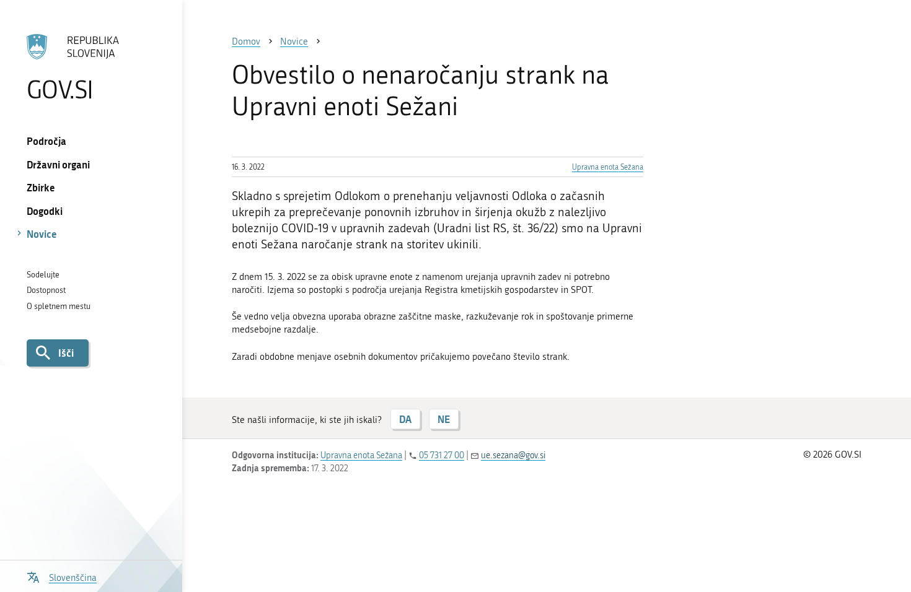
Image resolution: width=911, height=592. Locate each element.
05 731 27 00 (441, 455)
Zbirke (41, 187)
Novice (42, 234)
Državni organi (58, 164)
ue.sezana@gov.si (513, 455)
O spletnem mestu (58, 306)
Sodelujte (43, 274)
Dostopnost (46, 290)
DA (405, 419)
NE (444, 419)
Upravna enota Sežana (607, 167)
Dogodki (45, 211)
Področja (46, 141)
